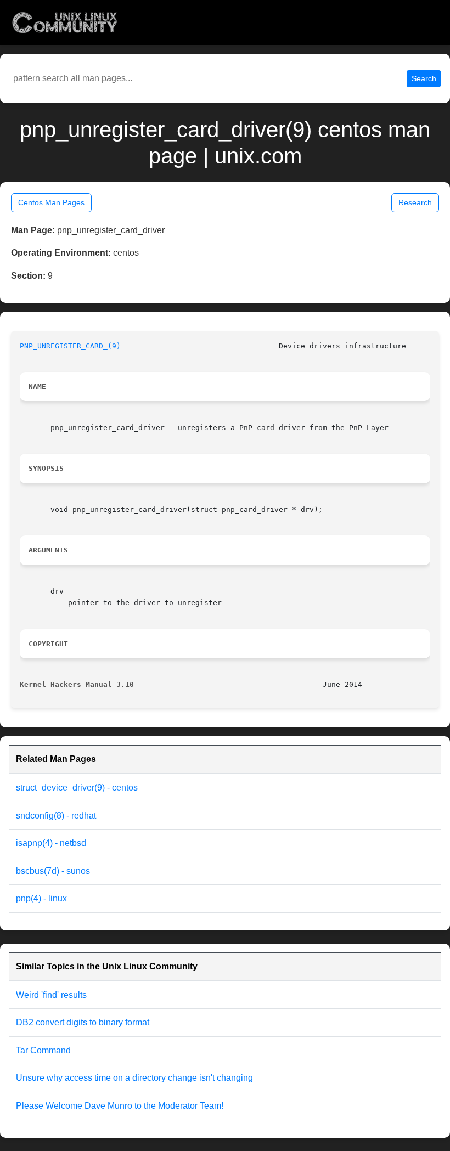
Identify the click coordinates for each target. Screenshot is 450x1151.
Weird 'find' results (51, 995)
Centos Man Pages (51, 202)
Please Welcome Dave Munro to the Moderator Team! (119, 1105)
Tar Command (43, 1050)
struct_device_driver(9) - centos (77, 787)
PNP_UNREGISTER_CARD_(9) (70, 346)
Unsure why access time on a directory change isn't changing (134, 1077)
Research (415, 202)
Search (424, 78)
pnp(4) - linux (41, 898)
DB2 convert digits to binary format (82, 1022)
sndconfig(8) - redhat (56, 815)
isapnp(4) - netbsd (51, 843)
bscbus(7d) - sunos (53, 871)
